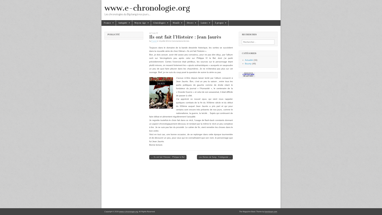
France (107, 23)
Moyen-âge (140, 23)
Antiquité (122, 23)
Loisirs (204, 23)
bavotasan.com (271, 212)
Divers (190, 23)
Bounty (248, 63)
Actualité (153, 33)
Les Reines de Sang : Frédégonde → (215, 157)
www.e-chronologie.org (147, 8)
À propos (219, 23)
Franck (154, 41)
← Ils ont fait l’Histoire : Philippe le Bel (168, 157)
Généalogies (159, 23)
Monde (176, 23)
